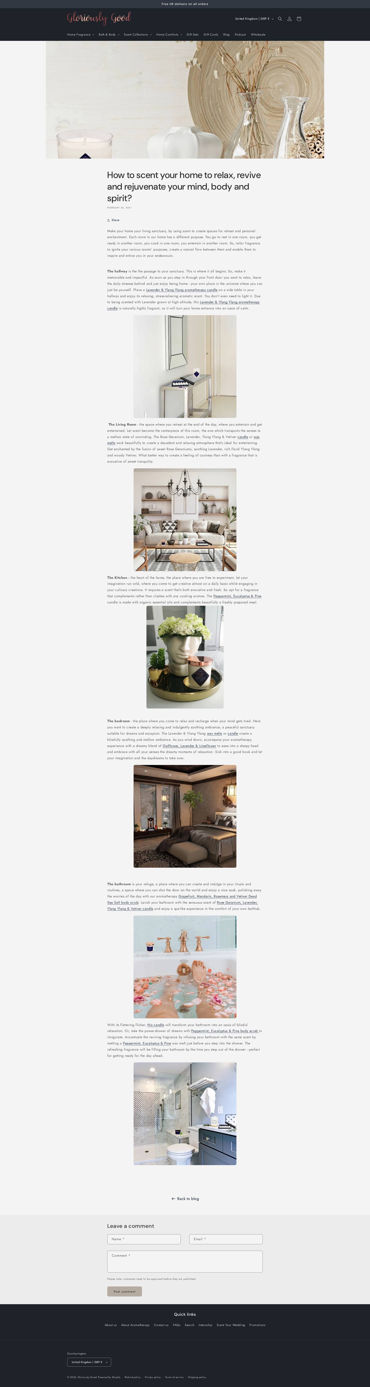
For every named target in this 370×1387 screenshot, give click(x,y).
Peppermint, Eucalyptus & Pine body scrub (225, 1030)
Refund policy (132, 1377)
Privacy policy (153, 1377)
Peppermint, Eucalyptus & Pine (237, 596)
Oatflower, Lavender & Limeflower (189, 745)
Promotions (257, 1325)
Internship (205, 1325)
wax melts (214, 733)
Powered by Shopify (109, 1377)
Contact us (161, 1325)
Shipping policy (197, 1377)
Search (189, 1325)
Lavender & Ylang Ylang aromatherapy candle (182, 289)
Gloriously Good (87, 1377)
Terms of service (174, 1377)
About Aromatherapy (135, 1325)
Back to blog (188, 1198)
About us (111, 1325)
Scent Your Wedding (231, 1325)
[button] (80, 34)
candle (243, 436)
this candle (155, 1024)
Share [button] (115, 220)
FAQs (176, 1325)
